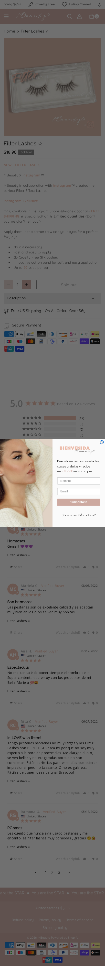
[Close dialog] (102, 442)
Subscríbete (78, 502)
